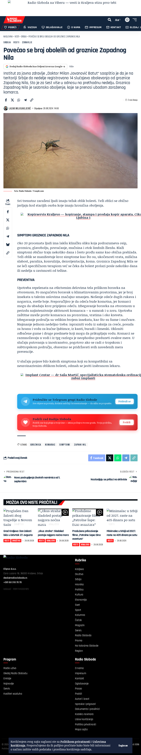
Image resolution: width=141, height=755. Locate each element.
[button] (123, 745)
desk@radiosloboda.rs (15, 578)
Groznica (35, 444)
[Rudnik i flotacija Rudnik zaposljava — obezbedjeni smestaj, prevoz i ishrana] (70, 8)
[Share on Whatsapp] (18, 100)
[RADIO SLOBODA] (14, 19)
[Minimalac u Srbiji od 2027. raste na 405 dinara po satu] (122, 518)
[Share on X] (12, 100)
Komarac (50, 444)
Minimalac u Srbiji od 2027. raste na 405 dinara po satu (122, 533)
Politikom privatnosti (75, 742)
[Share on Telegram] (25, 100)
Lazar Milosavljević (20, 108)
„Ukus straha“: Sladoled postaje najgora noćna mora (53, 533)
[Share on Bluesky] (8, 245)
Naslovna (8, 36)
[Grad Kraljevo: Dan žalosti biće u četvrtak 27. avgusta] (18, 518)
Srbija (24, 36)
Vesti (17, 36)
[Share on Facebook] (5, 100)
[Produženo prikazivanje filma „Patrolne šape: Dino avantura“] (87, 518)
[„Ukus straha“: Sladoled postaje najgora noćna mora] (53, 518)
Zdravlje (27, 42)
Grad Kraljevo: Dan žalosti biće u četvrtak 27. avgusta (17, 533)
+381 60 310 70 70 (12, 582)
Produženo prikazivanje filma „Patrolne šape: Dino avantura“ (86, 535)
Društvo (19, 523)
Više (71, 66)
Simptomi (64, 444)
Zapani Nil (80, 444)
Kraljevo (54, 523)
